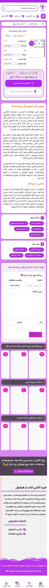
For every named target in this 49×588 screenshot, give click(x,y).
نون (5, 50)
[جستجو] (4, 8)
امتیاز (40, 280)
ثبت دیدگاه (35, 334)
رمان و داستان (33, 24)
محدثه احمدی (8, 55)
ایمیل (19, 322)
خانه (42, 24)
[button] (43, 16)
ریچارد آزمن (7, 46)
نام (41, 322)
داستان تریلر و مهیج (19, 24)
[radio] (40, 285)
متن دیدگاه (37, 291)
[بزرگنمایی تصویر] (39, 43)
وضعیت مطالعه (15, 280)
